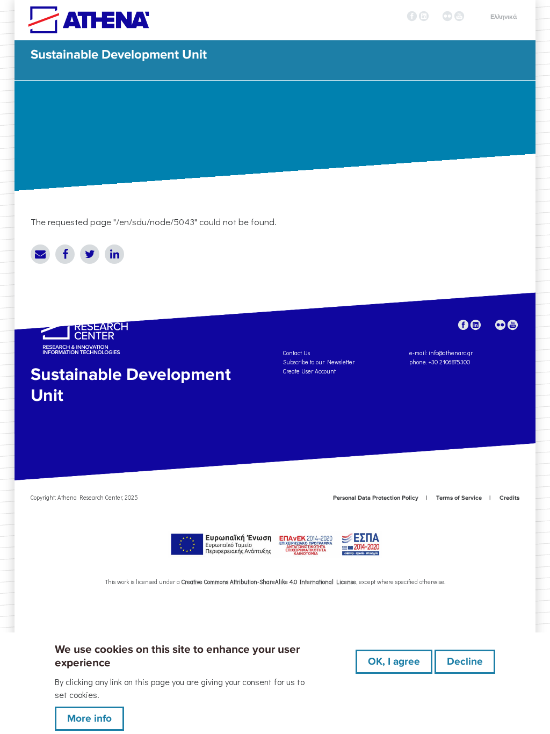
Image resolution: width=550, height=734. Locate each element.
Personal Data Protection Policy (375, 497)
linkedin (423, 16)
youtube (459, 16)
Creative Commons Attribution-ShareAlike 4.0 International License (269, 582)
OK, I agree (394, 661)
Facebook (65, 254)
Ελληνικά (503, 17)
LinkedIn (114, 254)
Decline (465, 661)
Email (40, 254)
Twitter (89, 254)
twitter (435, 16)
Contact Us (296, 353)
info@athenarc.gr (451, 353)
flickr (447, 16)
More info (89, 718)
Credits (509, 497)
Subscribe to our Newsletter (318, 362)
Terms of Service (459, 497)
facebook (412, 16)
